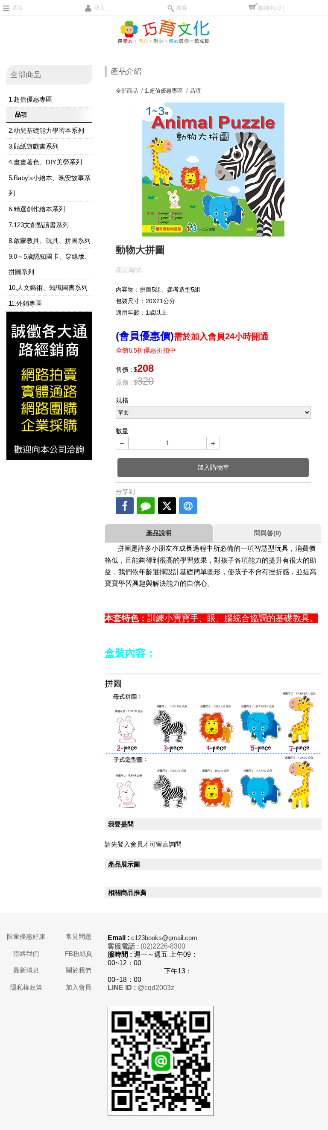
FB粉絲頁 (78, 953)
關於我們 (78, 970)
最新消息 (26, 970)
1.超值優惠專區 (30, 99)
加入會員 (78, 987)
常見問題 (78, 936)
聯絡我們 (26, 953)
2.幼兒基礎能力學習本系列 (46, 130)
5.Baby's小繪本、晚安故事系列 (50, 185)
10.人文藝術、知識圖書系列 (48, 287)
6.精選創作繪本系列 (37, 209)
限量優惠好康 (26, 936)
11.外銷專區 (25, 303)
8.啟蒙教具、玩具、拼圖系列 (50, 240)
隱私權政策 (26, 987)
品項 (21, 114)
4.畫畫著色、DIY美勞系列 (45, 162)
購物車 (271, 8)
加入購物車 (213, 467)
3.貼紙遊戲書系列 (34, 146)
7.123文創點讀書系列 (39, 224)
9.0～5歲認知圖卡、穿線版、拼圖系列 (50, 264)
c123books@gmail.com (164, 937)
